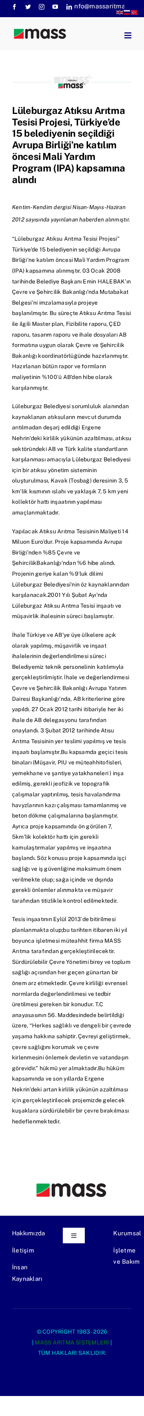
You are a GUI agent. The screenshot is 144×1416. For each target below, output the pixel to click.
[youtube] (55, 7)
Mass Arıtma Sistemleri (72, 1342)
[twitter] (28, 7)
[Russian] (127, 12)
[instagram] (41, 7)
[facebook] (14, 7)
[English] (120, 12)
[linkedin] (69, 7)
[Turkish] (134, 12)
